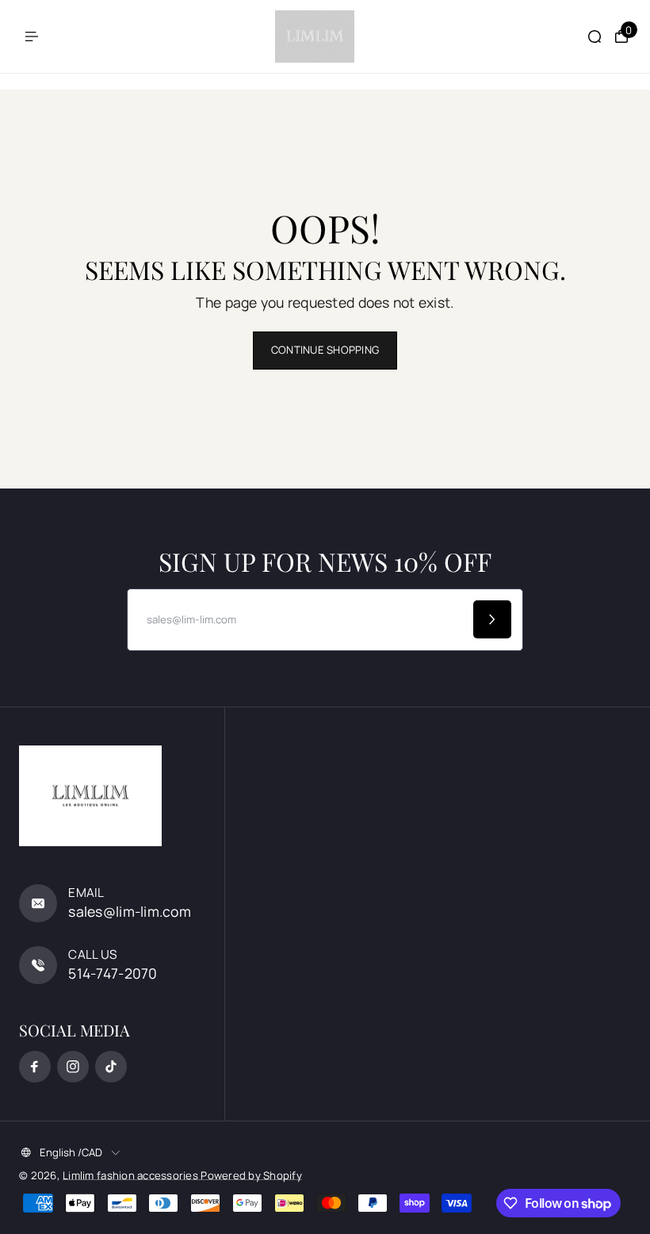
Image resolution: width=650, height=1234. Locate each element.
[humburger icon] (31, 36)
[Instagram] (73, 1067)
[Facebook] (35, 1067)
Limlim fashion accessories (132, 1175)
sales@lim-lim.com (129, 911)
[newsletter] (492, 619)
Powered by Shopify (251, 1175)
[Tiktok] (111, 1067)
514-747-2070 (112, 973)
